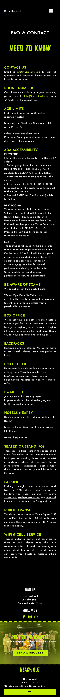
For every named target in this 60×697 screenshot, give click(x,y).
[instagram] (30, 616)
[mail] (36, 616)
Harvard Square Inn (15, 438)
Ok (30, 692)
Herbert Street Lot (28, 498)
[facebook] (24, 616)
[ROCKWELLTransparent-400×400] (12, 11)
